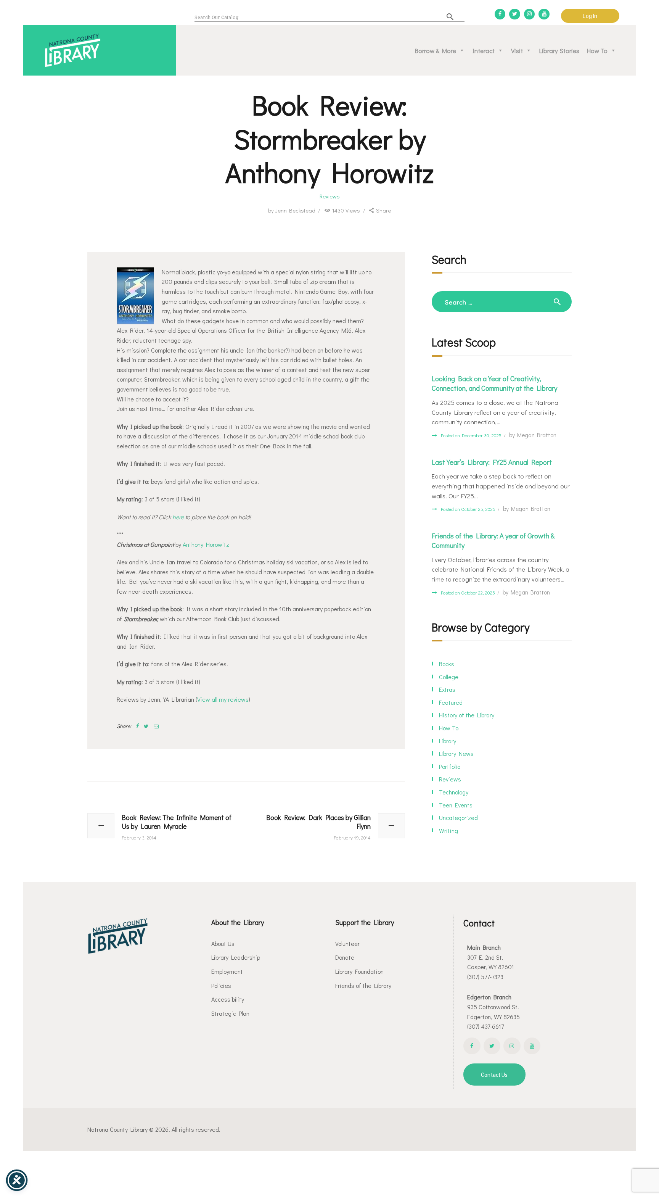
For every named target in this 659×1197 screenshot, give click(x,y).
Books (446, 664)
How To (597, 50)
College (448, 677)
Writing (448, 830)
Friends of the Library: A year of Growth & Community (493, 540)
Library (447, 741)
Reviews (330, 196)
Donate (344, 957)
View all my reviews (223, 699)
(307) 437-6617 (485, 1026)
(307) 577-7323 (485, 977)
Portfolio (449, 766)
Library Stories (559, 50)
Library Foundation (359, 971)
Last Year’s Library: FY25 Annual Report (492, 462)
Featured (451, 702)
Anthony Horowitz (206, 544)
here (178, 517)
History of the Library (466, 715)
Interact (484, 50)
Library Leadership (235, 957)
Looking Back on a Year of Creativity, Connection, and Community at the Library (494, 383)
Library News (456, 753)
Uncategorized (458, 818)
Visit (517, 50)
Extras (447, 689)
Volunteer (347, 943)
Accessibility (227, 999)
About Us (223, 943)
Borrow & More (435, 50)
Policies (221, 985)
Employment (227, 971)
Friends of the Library (363, 985)
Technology (453, 792)
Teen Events (456, 805)
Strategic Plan (230, 1013)
